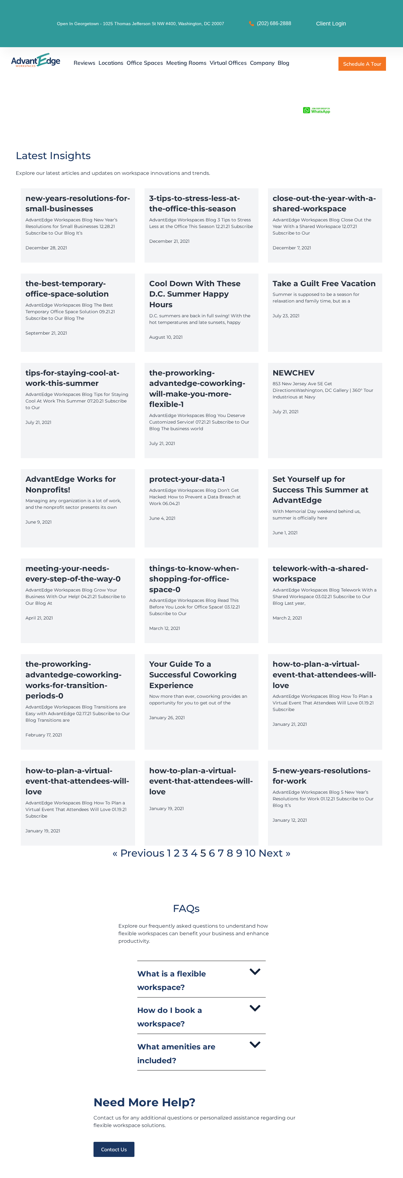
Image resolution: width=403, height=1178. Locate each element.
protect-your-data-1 (187, 479)
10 (250, 853)
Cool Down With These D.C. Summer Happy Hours (195, 294)
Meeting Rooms (186, 62)
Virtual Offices (228, 62)
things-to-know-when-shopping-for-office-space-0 (194, 579)
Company (262, 62)
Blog (283, 62)
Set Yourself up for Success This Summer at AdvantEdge (320, 490)
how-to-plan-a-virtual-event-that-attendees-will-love (324, 674)
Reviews (84, 62)
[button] (201, 979)
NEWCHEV (294, 372)
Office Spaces (145, 62)
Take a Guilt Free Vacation (324, 283)
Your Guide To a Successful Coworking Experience (193, 674)
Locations (111, 62)
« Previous (138, 853)
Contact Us (114, 1149)
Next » (274, 853)
